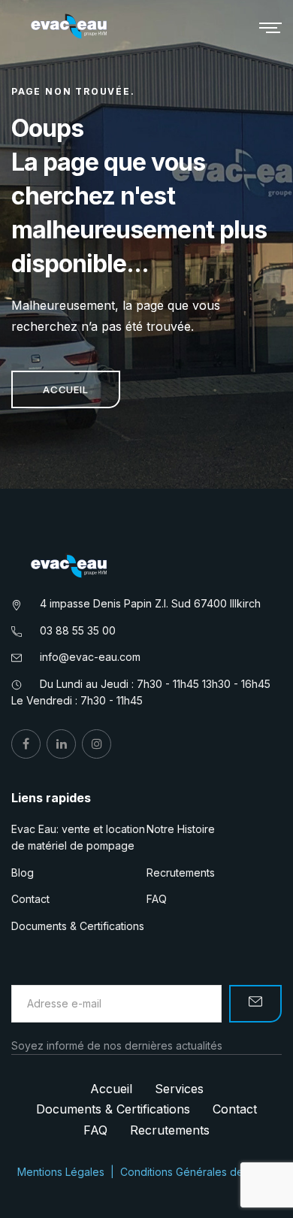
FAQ (156, 898)
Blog (22, 872)
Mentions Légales (60, 1171)
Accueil (66, 389)
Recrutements (180, 872)
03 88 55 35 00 (78, 630)
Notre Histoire (180, 829)
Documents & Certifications (77, 926)
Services (179, 1088)
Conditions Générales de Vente (198, 1171)
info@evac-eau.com (90, 656)
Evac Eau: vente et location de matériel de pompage (78, 837)
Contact (30, 898)
